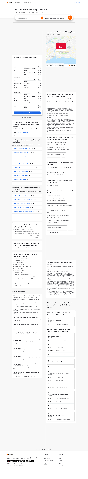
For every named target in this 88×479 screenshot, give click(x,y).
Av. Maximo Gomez (56, 195)
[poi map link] (61, 51)
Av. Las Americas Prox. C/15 (66, 167)
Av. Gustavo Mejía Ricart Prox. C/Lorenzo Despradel (58, 220)
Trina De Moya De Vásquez (52, 185)
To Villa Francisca (51, 147)
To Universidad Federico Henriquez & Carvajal (56, 152)
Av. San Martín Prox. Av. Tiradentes (54, 207)
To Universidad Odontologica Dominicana (55, 154)
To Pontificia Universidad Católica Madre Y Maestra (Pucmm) (60, 144)
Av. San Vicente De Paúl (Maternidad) (55, 215)
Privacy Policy (15, 465)
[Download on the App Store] (20, 461)
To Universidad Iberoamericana (53, 157)
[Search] (70, 17)
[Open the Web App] (30, 461)
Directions (61, 465)
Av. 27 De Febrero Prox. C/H (52, 232)
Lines (60, 456)
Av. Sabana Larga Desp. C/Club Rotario (55, 174)
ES (45, 463)
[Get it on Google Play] (11, 461)
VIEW (33, 229)
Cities (60, 463)
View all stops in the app (27, 112)
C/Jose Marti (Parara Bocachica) (54, 227)
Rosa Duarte (70, 230)
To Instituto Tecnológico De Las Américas (56, 149)
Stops (60, 461)
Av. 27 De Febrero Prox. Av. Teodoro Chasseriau (57, 230)
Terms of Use (9, 465)
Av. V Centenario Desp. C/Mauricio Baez (64, 205)
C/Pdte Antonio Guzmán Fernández (54, 212)
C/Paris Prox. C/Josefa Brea (53, 222)
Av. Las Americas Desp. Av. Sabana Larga (55, 169)
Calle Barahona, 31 (51, 205)
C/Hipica (49, 195)
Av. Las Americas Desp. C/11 (53, 167)
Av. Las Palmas (67, 215)
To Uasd (63, 157)
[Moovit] (10, 2)
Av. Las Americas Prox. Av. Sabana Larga (55, 172)
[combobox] (28, 18)
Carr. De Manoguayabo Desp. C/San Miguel (56, 210)
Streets (60, 460)
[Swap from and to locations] (42, 18)
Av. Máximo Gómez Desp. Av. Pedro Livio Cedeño (57, 203)
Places (60, 458)
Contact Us (21, 465)
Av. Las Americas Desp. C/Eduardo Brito (55, 198)
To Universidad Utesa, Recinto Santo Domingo (56, 142)
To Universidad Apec (60, 147)
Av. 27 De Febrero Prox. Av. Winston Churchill (56, 200)
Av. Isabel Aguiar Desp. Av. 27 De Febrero (55, 217)
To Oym (67, 149)
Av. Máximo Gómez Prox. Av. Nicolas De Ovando (57, 225)
